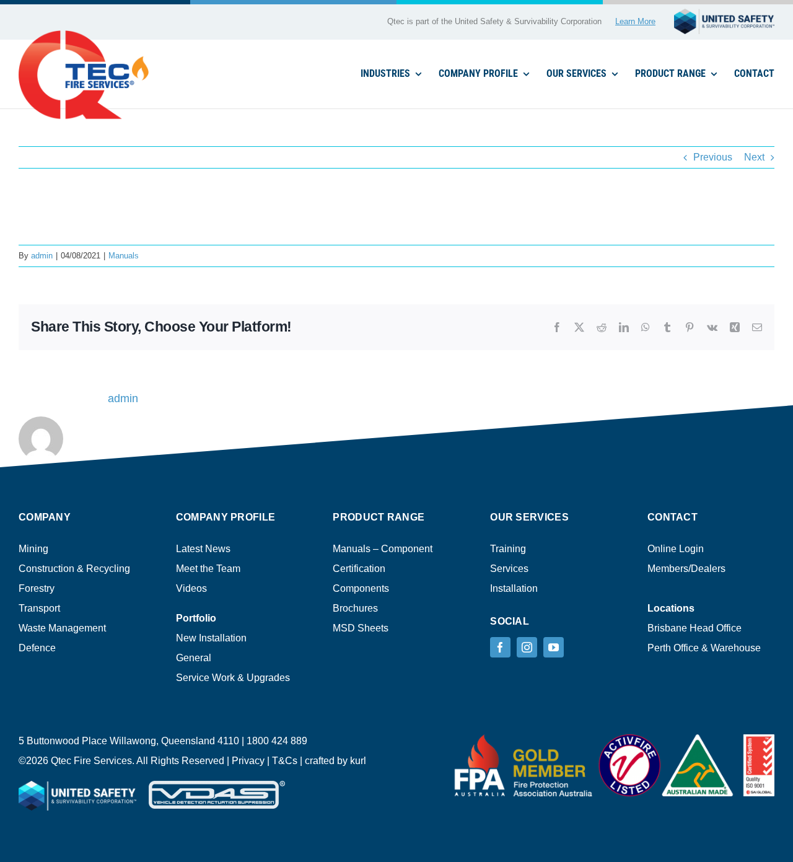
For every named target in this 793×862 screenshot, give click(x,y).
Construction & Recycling (74, 568)
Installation (514, 588)
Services (509, 568)
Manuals (123, 255)
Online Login (675, 548)
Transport (39, 608)
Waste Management (62, 628)
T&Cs (284, 760)
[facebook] (500, 647)
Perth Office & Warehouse (704, 648)
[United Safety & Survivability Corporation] (724, 13)
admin (42, 255)
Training (508, 548)
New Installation (211, 638)
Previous (712, 157)
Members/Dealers (686, 568)
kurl (358, 760)
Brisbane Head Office (694, 628)
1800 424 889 (277, 741)
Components (361, 588)
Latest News (203, 548)
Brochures (355, 608)
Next (754, 157)
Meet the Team (208, 568)
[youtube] (553, 647)
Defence (37, 648)
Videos (191, 588)
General (193, 658)
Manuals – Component (382, 548)
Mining (33, 548)
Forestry (37, 588)
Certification (359, 568)
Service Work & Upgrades (233, 677)
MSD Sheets (360, 628)
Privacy (248, 760)
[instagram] (527, 647)
